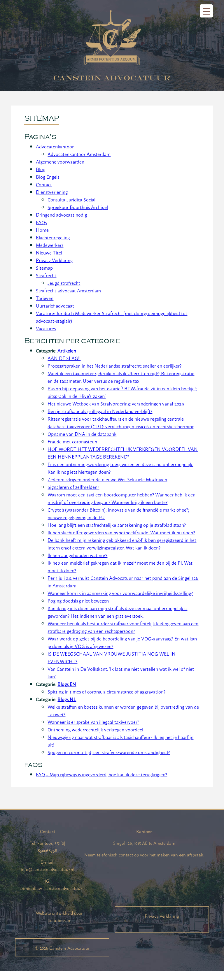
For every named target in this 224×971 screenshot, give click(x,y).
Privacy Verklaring (54, 260)
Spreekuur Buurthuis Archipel (78, 207)
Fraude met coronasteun (72, 441)
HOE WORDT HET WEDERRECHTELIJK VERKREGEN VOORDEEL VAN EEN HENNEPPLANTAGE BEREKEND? (123, 452)
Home (42, 229)
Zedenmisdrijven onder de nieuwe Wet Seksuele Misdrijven (107, 479)
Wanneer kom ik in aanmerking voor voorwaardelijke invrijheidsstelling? (120, 593)
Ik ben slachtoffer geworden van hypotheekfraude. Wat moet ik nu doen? (121, 532)
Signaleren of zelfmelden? (73, 487)
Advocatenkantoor (55, 146)
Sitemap (44, 267)
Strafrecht (46, 275)
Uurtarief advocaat (55, 305)
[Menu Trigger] (206, 10)
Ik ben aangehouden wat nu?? (77, 555)
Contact (44, 184)
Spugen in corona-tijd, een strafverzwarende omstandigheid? (109, 752)
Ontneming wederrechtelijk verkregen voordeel (95, 729)
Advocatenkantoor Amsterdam (79, 154)
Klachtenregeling (53, 237)
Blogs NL (66, 699)
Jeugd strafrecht (64, 283)
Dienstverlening (52, 192)
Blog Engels (47, 176)
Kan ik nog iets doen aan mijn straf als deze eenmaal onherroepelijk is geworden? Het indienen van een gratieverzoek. (117, 611)
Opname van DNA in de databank (82, 434)
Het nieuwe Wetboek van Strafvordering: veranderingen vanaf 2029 (116, 403)
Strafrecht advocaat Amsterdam (68, 290)
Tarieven (44, 298)
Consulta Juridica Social (71, 199)
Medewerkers (49, 245)
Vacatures (46, 328)
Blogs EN (66, 684)
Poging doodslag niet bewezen (78, 600)
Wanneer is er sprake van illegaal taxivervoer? (93, 722)
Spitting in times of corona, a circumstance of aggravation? (106, 691)
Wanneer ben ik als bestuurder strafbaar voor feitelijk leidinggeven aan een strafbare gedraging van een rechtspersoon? (123, 627)
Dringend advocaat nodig (61, 214)
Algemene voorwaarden (60, 161)
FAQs (41, 222)
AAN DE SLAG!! (64, 358)
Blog (40, 169)
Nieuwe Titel (49, 252)
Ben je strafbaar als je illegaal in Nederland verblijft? (100, 411)
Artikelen (66, 350)
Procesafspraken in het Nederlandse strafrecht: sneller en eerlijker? (114, 365)
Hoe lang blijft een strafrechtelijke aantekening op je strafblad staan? (117, 524)
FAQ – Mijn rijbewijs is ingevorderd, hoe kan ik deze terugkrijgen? (101, 774)
